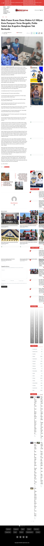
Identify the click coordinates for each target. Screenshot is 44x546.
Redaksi (4, 9)
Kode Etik (21, 532)
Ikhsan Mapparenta (8, 32)
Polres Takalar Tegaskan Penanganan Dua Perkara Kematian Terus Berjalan (35, 502)
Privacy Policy (36, 529)
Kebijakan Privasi (6, 12)
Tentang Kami (6, 8)
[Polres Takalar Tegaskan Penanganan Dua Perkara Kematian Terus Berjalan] (31, 488)
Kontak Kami (5, 10)
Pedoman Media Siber (30, 532)
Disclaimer (5, 13)
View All (41, 394)
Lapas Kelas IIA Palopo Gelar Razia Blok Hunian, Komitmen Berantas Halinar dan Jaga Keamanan (35, 415)
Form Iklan (37, 532)
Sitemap (15, 532)
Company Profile (8, 532)
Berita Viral (33, 394)
